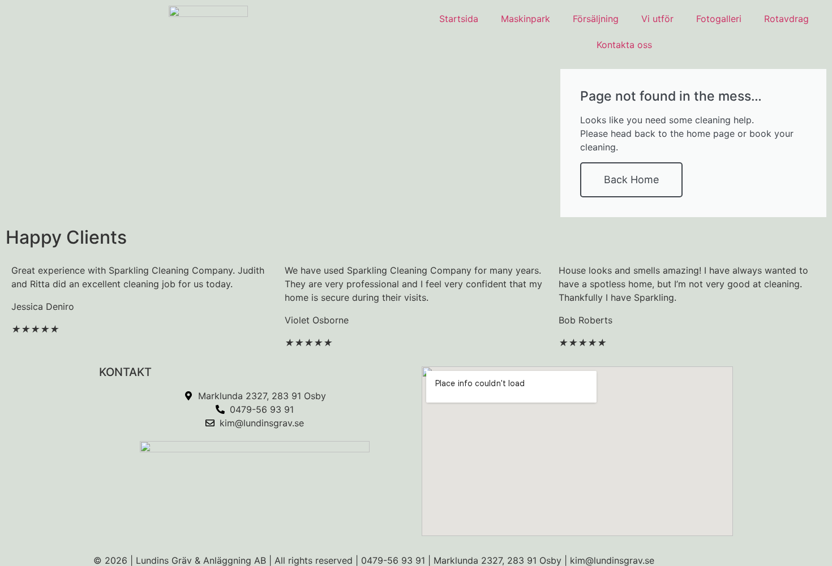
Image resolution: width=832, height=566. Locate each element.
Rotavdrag (786, 18)
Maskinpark (525, 18)
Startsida (458, 18)
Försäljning (596, 18)
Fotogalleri (718, 18)
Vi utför (657, 18)
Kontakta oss (624, 44)
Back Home (631, 179)
